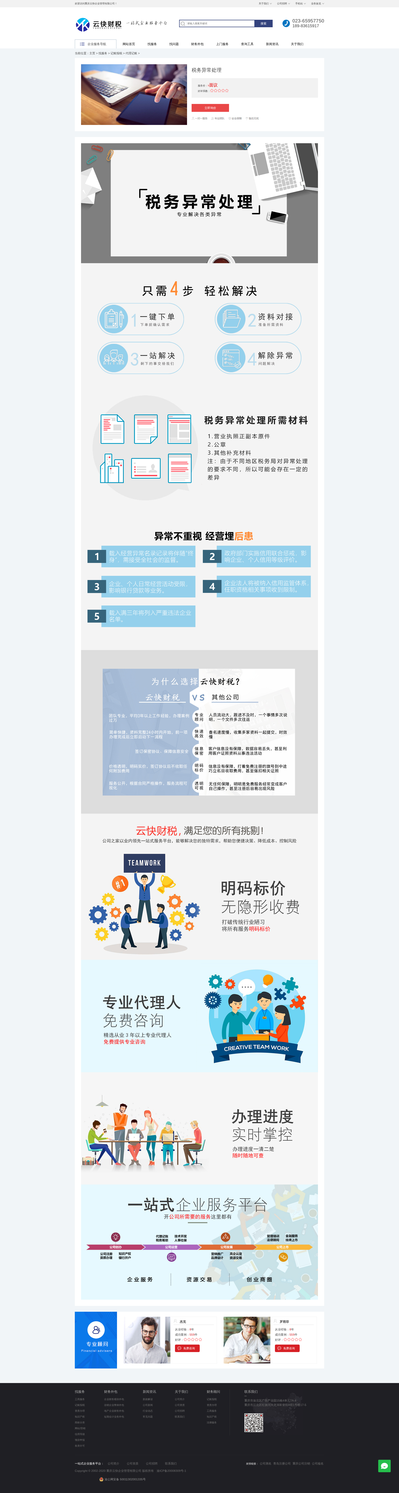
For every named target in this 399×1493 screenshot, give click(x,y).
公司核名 (318, 1463)
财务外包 (197, 44)
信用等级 (80, 1434)
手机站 (299, 3)
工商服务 (80, 1399)
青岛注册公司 (282, 1463)
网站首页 (129, 44)
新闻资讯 (272, 44)
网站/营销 (80, 1428)
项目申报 (80, 1440)
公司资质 (180, 1405)
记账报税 (116, 53)
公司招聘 (282, 3)
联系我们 (180, 1416)
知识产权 (80, 1416)
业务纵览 (316, 3)
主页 (92, 53)
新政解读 (148, 1399)
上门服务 (222, 44)
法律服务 (212, 1422)
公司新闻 (148, 1405)
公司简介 (180, 1399)
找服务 (152, 44)
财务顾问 (213, 1391)
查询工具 (247, 44)
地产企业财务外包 (114, 1410)
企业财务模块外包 (114, 1399)
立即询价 (210, 108)
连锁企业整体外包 (114, 1405)
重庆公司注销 (301, 1463)
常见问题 (148, 1416)
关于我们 (264, 3)
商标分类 (80, 1422)
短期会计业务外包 (114, 1416)
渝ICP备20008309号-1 (171, 1470)
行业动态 (148, 1410)
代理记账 (131, 53)
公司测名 (265, 1463)
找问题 (174, 44)
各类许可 (80, 1445)
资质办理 (80, 1410)
